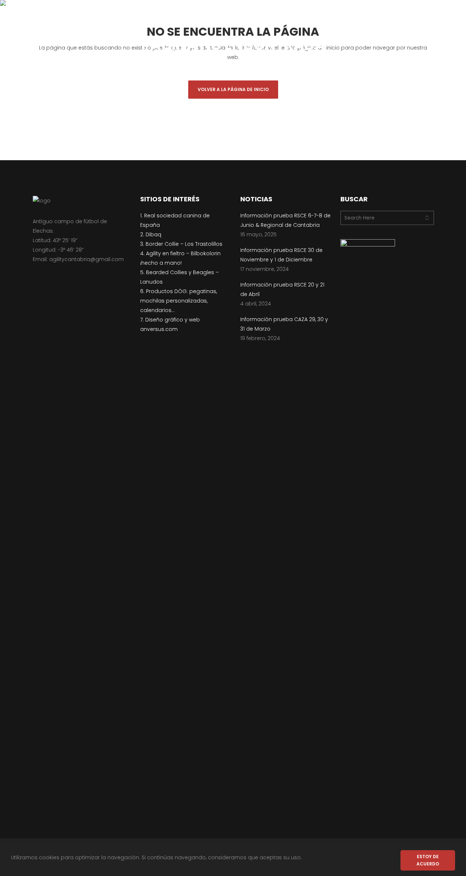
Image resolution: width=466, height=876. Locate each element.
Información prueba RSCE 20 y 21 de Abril (282, 289)
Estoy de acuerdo (427, 860)
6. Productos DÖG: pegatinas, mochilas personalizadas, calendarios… (178, 301)
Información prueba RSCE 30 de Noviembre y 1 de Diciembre (281, 254)
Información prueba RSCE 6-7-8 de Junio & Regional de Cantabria (285, 220)
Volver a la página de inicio (233, 89)
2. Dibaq (150, 234)
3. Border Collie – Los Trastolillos (181, 244)
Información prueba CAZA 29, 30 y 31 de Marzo (284, 324)
